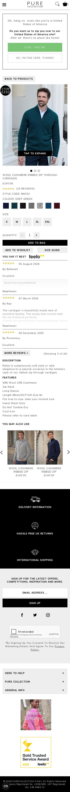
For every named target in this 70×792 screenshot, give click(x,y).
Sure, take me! (35, 47)
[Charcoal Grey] (31, 206)
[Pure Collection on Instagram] (48, 615)
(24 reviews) (25, 188)
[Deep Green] (14, 206)
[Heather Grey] (40, 206)
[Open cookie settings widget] (6, 786)
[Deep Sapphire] (48, 206)
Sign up (35, 603)
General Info (15, 690)
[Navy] (6, 206)
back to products (19, 78)
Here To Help (15, 673)
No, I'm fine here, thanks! (35, 57)
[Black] (23, 206)
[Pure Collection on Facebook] (22, 615)
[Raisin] (57, 206)
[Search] (57, 4)
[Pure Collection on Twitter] (35, 615)
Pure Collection (17, 681)
